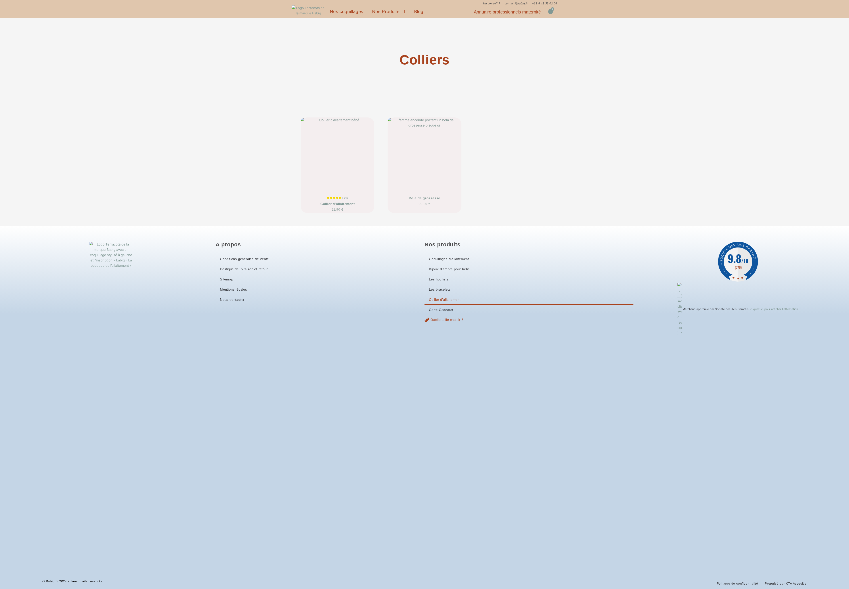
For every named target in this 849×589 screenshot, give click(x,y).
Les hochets (439, 279)
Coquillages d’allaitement (449, 259)
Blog (418, 11)
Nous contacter (232, 299)
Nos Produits (386, 11)
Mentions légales (233, 289)
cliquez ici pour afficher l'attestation (774, 309)
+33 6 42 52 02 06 (544, 3)
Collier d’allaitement (445, 299)
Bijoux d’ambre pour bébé (449, 269)
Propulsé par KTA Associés (786, 583)
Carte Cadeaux (441, 310)
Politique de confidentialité (737, 583)
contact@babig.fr (516, 3)
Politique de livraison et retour (244, 269)
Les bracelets (440, 289)
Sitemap (226, 279)
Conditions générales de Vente (244, 259)
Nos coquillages (346, 11)
